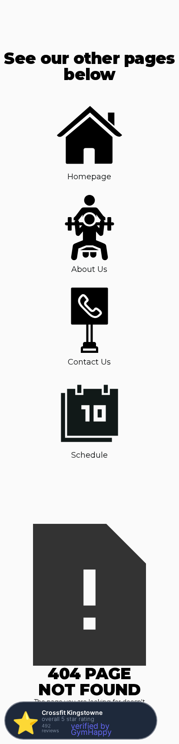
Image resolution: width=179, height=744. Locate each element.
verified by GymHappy (91, 729)
